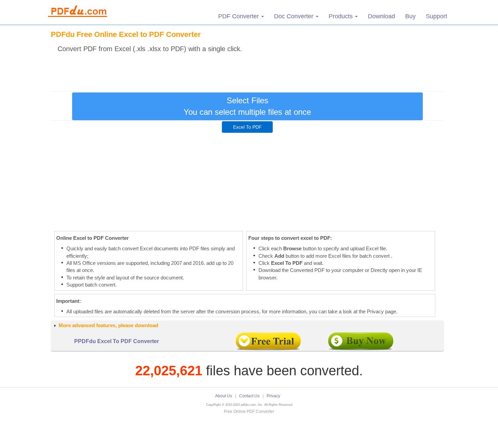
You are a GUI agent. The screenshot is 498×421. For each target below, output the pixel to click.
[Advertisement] (247, 71)
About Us (223, 396)
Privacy (273, 396)
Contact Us (249, 396)
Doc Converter (294, 16)
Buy (410, 16)
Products (341, 16)
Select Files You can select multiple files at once (247, 106)
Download (381, 16)
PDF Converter (239, 16)
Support (436, 16)
